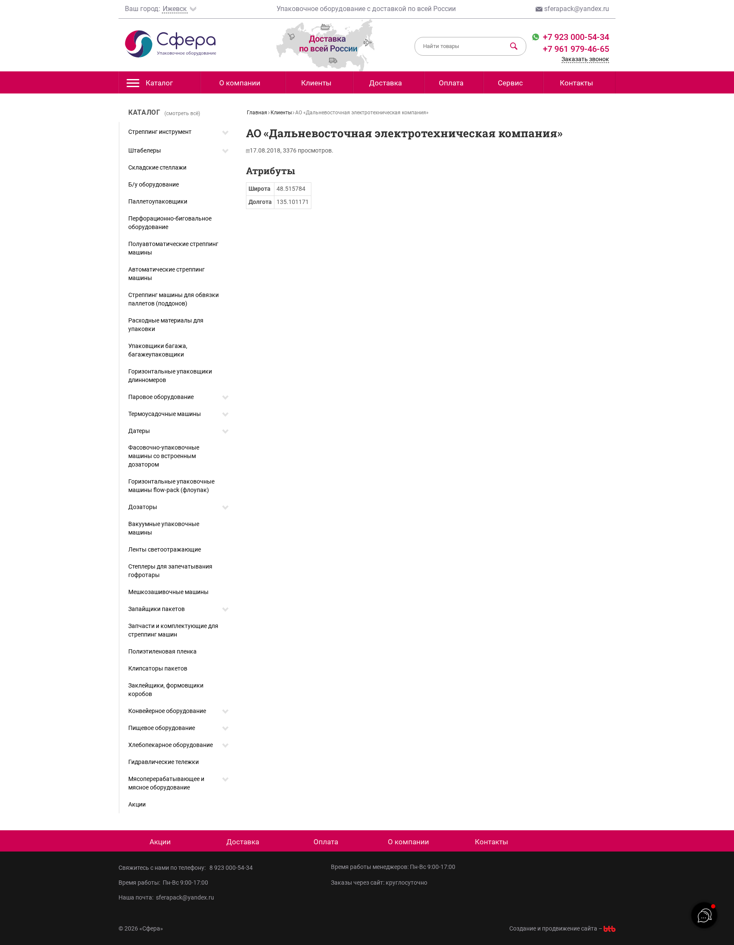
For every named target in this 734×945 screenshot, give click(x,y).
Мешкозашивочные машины (168, 592)
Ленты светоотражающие (164, 549)
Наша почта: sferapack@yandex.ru (166, 897)
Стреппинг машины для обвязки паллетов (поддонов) (173, 299)
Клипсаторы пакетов (157, 668)
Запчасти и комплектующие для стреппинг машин (173, 630)
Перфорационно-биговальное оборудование (170, 222)
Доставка (385, 83)
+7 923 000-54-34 (575, 37)
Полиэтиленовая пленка (162, 651)
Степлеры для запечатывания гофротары (170, 570)
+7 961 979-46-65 (576, 49)
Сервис (510, 83)
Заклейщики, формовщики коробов (165, 689)
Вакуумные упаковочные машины (163, 528)
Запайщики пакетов (156, 608)
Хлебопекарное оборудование (170, 744)
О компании (239, 83)
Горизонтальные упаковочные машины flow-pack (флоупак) (171, 485)
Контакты (576, 83)
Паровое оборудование (161, 396)
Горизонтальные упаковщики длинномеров (170, 375)
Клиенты (316, 83)
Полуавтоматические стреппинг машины (173, 248)
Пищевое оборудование (161, 727)
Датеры (139, 430)
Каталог (159, 83)
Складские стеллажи (157, 167)
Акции (137, 804)
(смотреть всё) (182, 113)
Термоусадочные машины (164, 413)
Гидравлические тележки (163, 761)
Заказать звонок (585, 59)
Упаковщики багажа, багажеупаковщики (157, 350)
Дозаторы (142, 507)
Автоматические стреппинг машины (166, 273)
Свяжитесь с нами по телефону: (163, 867)
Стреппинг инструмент (160, 131)
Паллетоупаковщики (157, 201)
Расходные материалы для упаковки (165, 324)
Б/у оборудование (153, 184)
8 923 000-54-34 (231, 867)
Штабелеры (144, 150)
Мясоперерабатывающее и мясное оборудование (166, 783)
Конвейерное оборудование (167, 710)
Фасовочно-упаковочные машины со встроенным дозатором (163, 456)
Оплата (451, 83)
